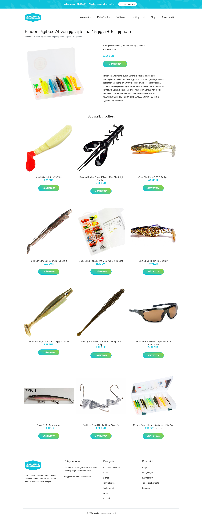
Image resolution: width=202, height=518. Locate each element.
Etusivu (28, 36)
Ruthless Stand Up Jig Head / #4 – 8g (101, 425)
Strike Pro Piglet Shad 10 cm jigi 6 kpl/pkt (49, 341)
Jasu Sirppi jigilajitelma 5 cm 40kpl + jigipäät (101, 261)
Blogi (153, 17)
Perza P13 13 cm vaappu (49, 425)
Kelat (105, 472)
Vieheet (117, 45)
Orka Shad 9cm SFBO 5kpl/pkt (153, 177)
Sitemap (146, 488)
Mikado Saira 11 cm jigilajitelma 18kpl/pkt (153, 425)
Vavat (105, 493)
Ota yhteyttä (147, 472)
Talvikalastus (109, 483)
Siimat (106, 478)
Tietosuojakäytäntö (150, 483)
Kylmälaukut (104, 17)
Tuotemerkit (168, 17)
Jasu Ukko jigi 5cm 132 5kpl (49, 177)
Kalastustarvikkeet (111, 467)
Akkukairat (86, 17)
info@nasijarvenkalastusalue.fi (77, 476)
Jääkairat (121, 17)
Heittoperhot (138, 17)
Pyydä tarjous (128, 4)
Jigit (135, 45)
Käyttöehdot (147, 478)
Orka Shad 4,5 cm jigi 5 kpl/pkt (153, 261)
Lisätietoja (115, 64)
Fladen (142, 45)
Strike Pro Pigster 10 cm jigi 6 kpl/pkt (49, 261)
